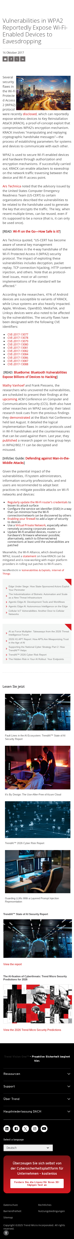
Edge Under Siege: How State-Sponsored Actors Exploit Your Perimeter (37, 588)
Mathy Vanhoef (13, 385)
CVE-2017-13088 (18, 364)
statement (29, 556)
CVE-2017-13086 (18, 358)
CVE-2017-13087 (18, 361)
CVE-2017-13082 (18, 351)
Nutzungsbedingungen (51, 1211)
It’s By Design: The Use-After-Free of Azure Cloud (33, 794)
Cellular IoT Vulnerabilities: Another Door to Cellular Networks (35, 612)
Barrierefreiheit (12, 1211)
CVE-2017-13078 (18, 338)
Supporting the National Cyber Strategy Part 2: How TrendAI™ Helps (35, 648)
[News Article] (5, 59)
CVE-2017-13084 (18, 354)
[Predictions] (37, 1003)
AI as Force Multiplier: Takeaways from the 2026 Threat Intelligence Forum (37, 633)
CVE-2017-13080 (18, 344)
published (10, 440)
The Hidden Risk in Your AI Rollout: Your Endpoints (35, 659)
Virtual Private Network (30, 525)
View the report (12, 963)
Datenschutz (10, 1205)
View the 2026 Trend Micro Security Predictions (32, 1029)
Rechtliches (44, 1205)
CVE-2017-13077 (18, 334)
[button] (28, 1147)
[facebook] (11, 59)
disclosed (30, 114)
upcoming (10, 399)
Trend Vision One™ (16, 1056)
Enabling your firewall (21, 519)
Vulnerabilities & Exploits (36, 570)
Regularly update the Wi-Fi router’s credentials (38, 502)
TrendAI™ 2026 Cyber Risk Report (27, 654)
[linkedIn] (22, 59)
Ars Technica (12, 186)
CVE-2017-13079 (18, 341)
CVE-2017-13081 (18, 348)
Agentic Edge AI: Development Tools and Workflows (35, 601)
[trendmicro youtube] (44, 1128)
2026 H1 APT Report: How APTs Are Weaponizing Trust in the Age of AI (37, 641)
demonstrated (20, 417)
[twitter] (16, 59)
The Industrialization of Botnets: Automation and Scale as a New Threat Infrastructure (36, 596)
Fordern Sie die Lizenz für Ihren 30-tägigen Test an (35, 1182)
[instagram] (34, 1128)
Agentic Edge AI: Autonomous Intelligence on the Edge (37, 606)
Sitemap (8, 1217)
